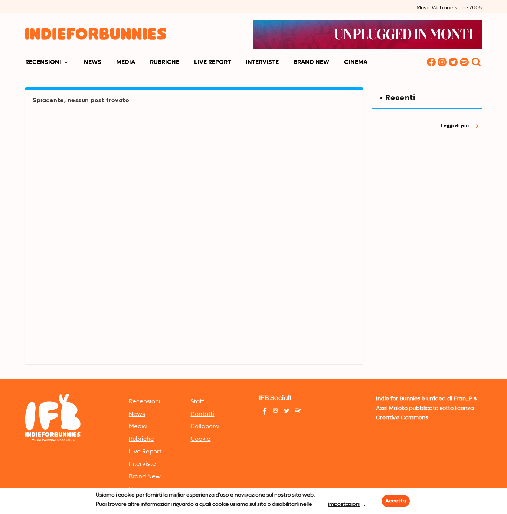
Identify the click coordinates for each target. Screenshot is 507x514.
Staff (197, 402)
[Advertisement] (426, 261)
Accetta (395, 501)
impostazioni (344, 504)
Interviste (262, 62)
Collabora (204, 427)
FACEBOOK (431, 62)
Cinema (355, 62)
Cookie (200, 439)
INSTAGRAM (442, 62)
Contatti (202, 414)
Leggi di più (455, 125)
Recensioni (43, 62)
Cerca (476, 62)
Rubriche (164, 62)
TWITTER (453, 62)
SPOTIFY (464, 62)
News (92, 62)
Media (125, 62)
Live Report (212, 62)
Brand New (311, 62)
